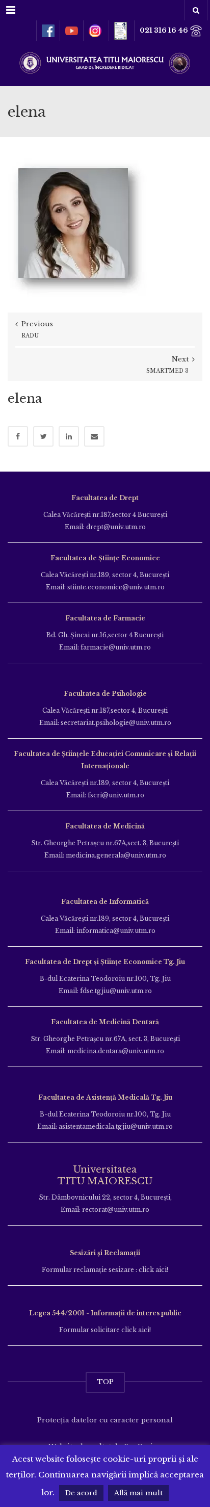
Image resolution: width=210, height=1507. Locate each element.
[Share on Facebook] (18, 436)
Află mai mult (138, 1493)
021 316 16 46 (165, 30)
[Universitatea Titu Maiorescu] (105, 62)
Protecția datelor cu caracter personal (105, 1420)
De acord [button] (81, 1493)
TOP (105, 1382)
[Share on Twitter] (43, 436)
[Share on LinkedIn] (69, 436)
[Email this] (94, 436)
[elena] (78, 227)
